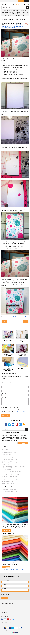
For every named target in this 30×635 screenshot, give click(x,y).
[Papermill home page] (15, 4)
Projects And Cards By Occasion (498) (10, 474)
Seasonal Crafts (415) (7, 478)
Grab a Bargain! (7, 530)
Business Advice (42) (6, 454)
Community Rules (20, 411)
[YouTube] (13, 424)
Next (25, 321)
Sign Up (26, 0)
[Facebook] (6, 424)
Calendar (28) (5, 456)
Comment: (4, 397)
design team (8, 316)
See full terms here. (21, 15)
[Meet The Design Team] (15, 548)
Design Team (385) (6, 464)
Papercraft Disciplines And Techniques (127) (12, 471)
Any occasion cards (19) (7, 451)
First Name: (4, 584)
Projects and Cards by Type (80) (9, 476)
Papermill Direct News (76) (8, 473)
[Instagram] (20, 424)
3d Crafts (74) (5, 449)
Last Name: (4, 588)
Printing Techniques (12, 27)
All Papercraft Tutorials (12, 24)
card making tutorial (16, 316)
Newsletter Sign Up (6, 622)
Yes (4, 594)
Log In (21, 0)
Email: (3, 389)
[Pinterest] (17, 424)
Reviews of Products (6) (7, 481)
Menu (3, 4)
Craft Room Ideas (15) (7, 461)
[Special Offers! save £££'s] (15, 510)
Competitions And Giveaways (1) (9, 459)
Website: (3, 393)
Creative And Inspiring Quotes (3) (9, 462)
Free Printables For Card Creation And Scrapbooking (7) (14, 466)
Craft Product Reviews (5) (8, 483)
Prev (4, 321)
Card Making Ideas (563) (7, 457)
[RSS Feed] (24, 424)
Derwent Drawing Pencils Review (9, 491)
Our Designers (6, 567)
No (8, 594)
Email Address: (5, 580)
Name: (3, 385)
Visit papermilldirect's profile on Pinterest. (12, 569)
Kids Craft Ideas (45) (7, 468)
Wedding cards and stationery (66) (10, 479)
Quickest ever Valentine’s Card (9, 489)
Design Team (7, 26)
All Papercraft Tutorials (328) (9, 452)
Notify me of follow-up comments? (12, 407)
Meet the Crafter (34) (7, 469)
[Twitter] (10, 424)
